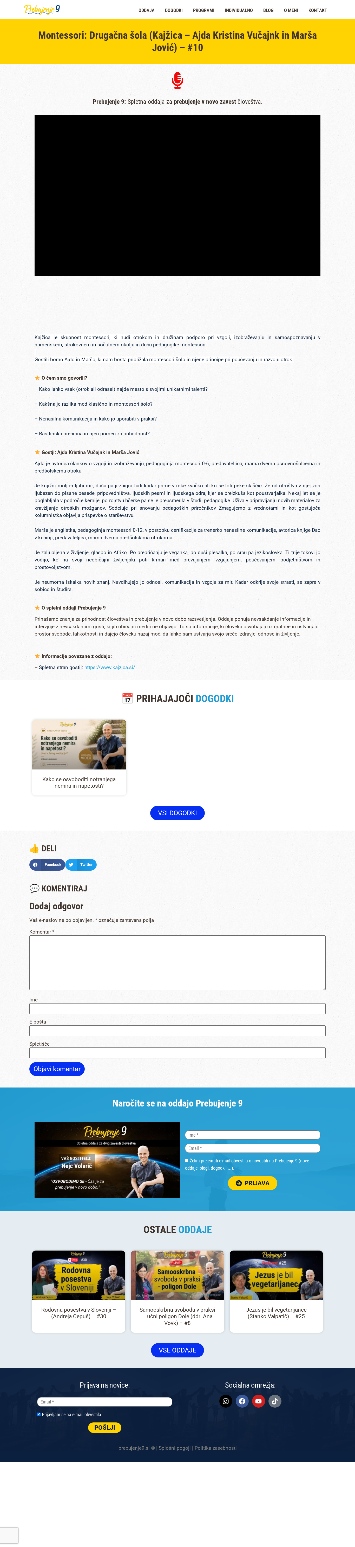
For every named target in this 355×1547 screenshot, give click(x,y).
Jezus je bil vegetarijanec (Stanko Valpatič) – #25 (276, 1313)
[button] (47, 865)
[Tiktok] (274, 1401)
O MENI (291, 10)
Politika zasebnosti (216, 1448)
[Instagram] (225, 1401)
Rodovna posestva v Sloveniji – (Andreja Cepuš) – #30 (78, 1313)
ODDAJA (147, 10)
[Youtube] (258, 1401)
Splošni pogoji (175, 1448)
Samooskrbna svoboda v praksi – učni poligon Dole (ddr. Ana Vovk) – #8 (177, 1316)
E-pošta (37, 1021)
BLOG (268, 10)
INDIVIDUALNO (239, 10)
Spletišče (39, 1043)
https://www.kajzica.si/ (109, 667)
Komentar (41, 931)
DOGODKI (174, 10)
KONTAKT (317, 10)
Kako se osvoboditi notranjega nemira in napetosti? (79, 782)
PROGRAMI (203, 10)
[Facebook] (242, 1401)
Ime (33, 999)
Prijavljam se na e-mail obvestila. (72, 1414)
